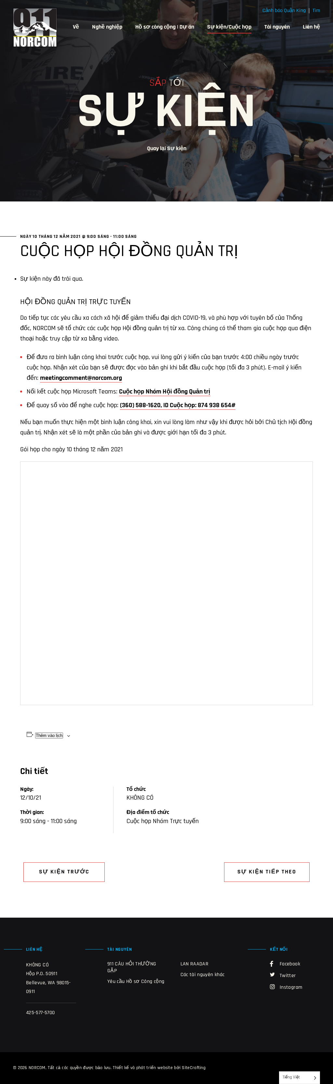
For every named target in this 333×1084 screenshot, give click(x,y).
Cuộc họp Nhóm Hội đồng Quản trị (164, 392)
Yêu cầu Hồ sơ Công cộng (135, 981)
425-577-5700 (40, 1012)
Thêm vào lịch (49, 735)
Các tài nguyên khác (202, 974)
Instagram (291, 987)
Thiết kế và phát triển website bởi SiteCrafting (159, 1067)
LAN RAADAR (194, 964)
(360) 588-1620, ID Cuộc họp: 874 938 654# (177, 405)
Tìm (316, 10)
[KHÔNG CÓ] (35, 27)
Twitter (288, 975)
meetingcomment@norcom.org (81, 378)
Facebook (290, 964)
